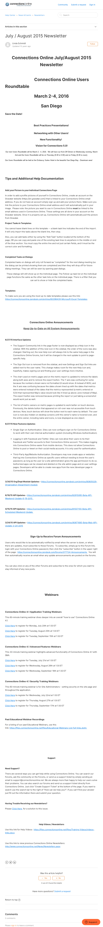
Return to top (11, 899)
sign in (14, 925)
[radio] (44, 878)
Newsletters (39, 15)
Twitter (10, 862)
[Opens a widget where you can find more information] (91, 922)
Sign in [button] (92, 4)
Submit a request (78, 4)
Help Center (10, 15)
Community (63, 4)
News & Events (25, 15)
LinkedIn (14, 862)
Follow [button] (92, 44)
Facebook (6, 862)
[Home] (18, 5)
